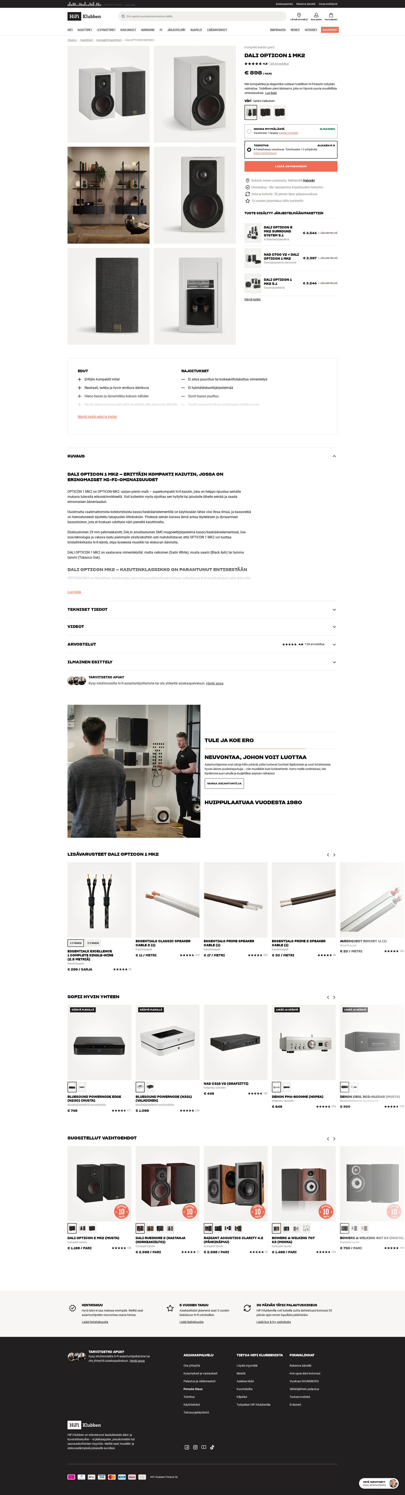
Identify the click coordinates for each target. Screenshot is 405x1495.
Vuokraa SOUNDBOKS (304, 1381)
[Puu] (91, 1228)
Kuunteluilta (244, 1389)
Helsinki (309, 180)
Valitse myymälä (288, 133)
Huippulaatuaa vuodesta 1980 (253, 781)
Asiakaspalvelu (284, 4)
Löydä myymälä (247, 1365)
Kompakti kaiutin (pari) (259, 47)
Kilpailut (242, 1397)
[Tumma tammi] (265, 112)
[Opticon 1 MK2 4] (195, 195)
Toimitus (189, 1397)
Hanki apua (214, 683)
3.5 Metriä (93, 943)
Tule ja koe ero (229, 748)
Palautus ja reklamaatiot (200, 1381)
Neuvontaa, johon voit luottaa (255, 765)
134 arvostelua (279, 63)
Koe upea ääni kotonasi (305, 1373)
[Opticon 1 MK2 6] (195, 296)
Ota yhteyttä (192, 1365)
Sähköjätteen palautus (304, 1389)
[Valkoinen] (81, 1087)
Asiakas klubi (245, 1381)
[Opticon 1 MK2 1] (109, 94)
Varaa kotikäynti (328, 4)
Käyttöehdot (192, 1404)
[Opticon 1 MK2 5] (109, 296)
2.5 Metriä (75, 943)
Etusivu (72, 40)
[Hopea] (276, 1087)
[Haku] (123, 16)
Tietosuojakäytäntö (196, 1412)
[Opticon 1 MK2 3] (109, 195)
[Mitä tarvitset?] (393, 1483)
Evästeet (295, 1404)
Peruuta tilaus (193, 1389)
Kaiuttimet (86, 40)
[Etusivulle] (84, 16)
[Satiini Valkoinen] (250, 112)
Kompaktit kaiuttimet (108, 40)
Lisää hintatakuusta (95, 1322)
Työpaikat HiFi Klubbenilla (253, 1404)
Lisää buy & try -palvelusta (273, 1322)
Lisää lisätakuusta (192, 1322)
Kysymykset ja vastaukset (200, 1373)
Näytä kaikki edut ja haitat (97, 417)
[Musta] (279, 112)
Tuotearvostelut (300, 1397)
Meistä (241, 1373)
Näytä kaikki (252, 299)
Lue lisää (271, 93)
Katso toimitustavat (265, 153)
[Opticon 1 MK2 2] (195, 94)
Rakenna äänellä (305, 4)
